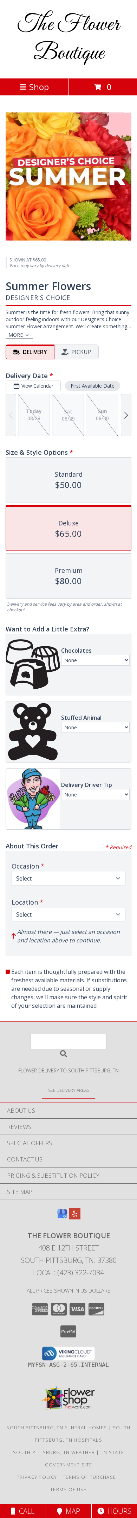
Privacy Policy (37, 1477)
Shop (39, 87)
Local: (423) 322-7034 (68, 1272)
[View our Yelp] (74, 1217)
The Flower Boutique (68, 39)
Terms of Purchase (89, 1477)
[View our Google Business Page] (62, 1217)
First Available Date (93, 385)
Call (24, 1511)
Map (71, 1511)
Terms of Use (68, 1489)
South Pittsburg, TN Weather (54, 1452)
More (15, 334)
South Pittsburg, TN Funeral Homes (56, 1427)
